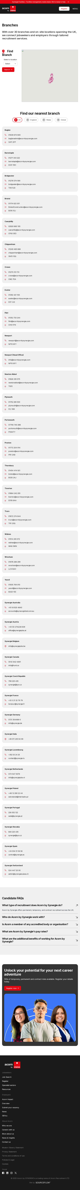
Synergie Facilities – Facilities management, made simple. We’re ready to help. (39, 2)
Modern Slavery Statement (12, 1148)
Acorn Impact (7, 1099)
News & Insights (8, 1138)
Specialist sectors (9, 1085)
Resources (6, 1089)
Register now (11, 988)
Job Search (6, 1077)
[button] (49, 81)
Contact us (6, 1142)
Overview (5, 1103)
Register (64, 9)
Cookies (5, 1164)
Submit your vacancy (10, 1107)
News (4, 1112)
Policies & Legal (8, 1160)
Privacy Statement (9, 1152)
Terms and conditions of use (13, 1156)
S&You (4, 1116)
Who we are (7, 1126)
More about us (8, 1134)
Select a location (10, 60)
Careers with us (8, 1130)
